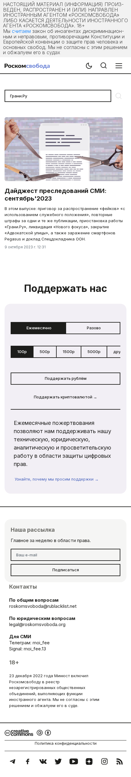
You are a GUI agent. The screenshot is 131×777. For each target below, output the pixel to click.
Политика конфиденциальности (66, 743)
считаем (21, 31)
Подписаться (65, 569)
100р (22, 351)
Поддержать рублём (66, 378)
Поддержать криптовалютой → (65, 396)
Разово (94, 327)
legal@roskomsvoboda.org (37, 624)
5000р (94, 351)
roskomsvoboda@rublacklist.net (42, 606)
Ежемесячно (39, 327)
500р (45, 351)
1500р (69, 351)
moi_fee (41, 643)
